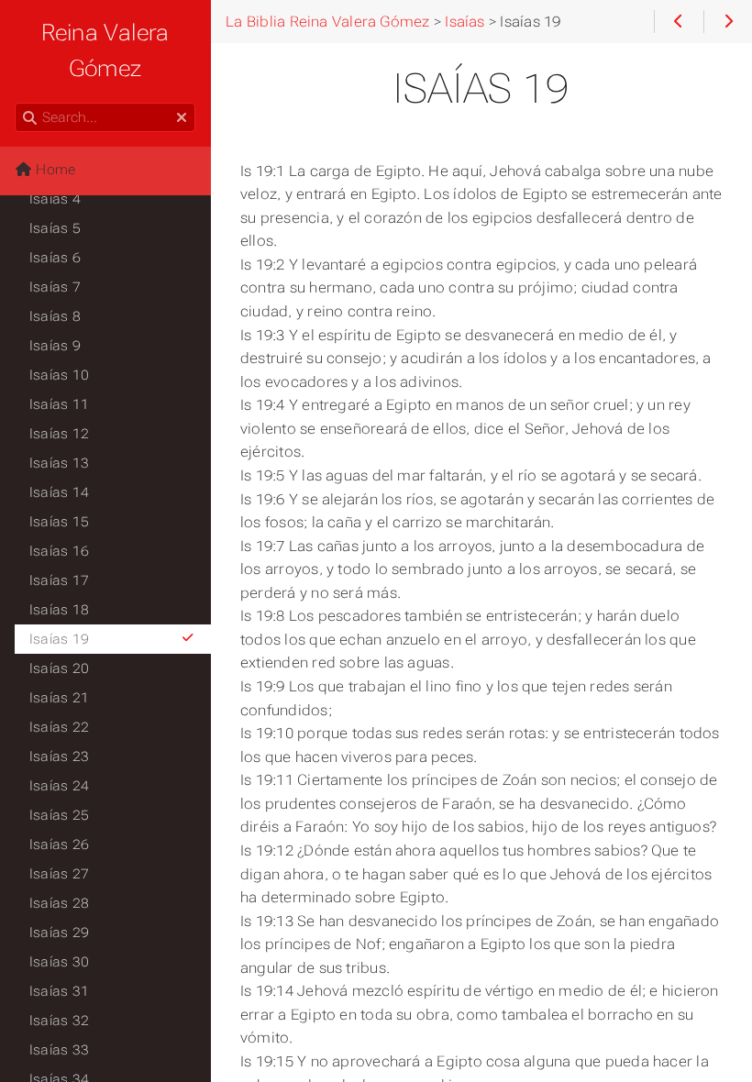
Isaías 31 (59, 991)
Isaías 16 (59, 551)
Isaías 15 (59, 521)
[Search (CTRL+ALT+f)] (30, 118)
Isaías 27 (59, 874)
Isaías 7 (55, 287)
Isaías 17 (59, 580)
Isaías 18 (59, 610)
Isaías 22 (59, 727)
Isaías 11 (59, 404)
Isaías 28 (59, 903)
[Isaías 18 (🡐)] (678, 22)
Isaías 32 (59, 1020)
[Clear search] (181, 118)
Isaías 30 (59, 962)
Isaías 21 (59, 698)
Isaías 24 (59, 786)
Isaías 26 (59, 844)
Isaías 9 (55, 345)
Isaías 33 (59, 1050)
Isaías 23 (59, 756)
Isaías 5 (55, 228)
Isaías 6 (55, 257)
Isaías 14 (59, 492)
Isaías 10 (59, 375)
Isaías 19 (59, 639)
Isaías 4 (55, 199)
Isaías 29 (59, 932)
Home (53, 169)
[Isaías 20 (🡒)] (727, 22)
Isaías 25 (59, 815)
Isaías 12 (59, 433)
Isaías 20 (59, 668)
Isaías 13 (59, 463)
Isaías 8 (55, 316)
